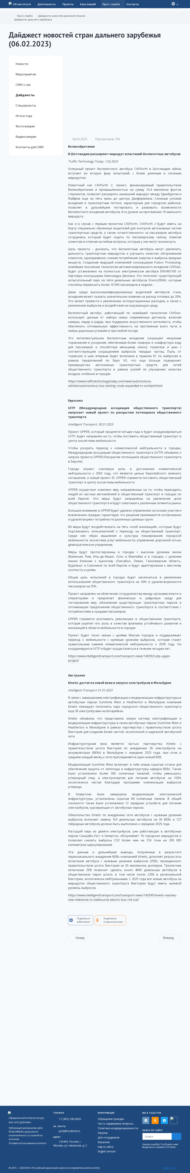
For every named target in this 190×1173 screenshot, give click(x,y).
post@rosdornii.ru (69, 1131)
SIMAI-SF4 (169, 1168)
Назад (80, 938)
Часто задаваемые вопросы (115, 1123)
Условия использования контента (27, 1143)
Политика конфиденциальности (118, 1128)
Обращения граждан (111, 1119)
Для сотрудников (108, 1137)
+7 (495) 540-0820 (70, 1119)
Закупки (103, 1133)
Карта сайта (105, 1146)
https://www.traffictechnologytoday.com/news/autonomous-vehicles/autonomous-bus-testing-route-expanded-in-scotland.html (115, 383)
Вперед (168, 938)
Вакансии (104, 1142)
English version (107, 1151)
